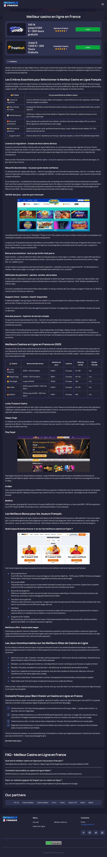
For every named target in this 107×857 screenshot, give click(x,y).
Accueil (36, 822)
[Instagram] (102, 832)
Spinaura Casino (61, 28)
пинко (62, 802)
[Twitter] (95, 832)
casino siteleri (28, 802)
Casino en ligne (39, 826)
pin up (16, 802)
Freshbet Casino (61, 46)
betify (82, 802)
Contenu (13, 61)
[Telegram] (83, 832)
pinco (54, 802)
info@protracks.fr (87, 824)
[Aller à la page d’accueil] (11, 4)
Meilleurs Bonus (60, 822)
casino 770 (72, 802)
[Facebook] (89, 832)
